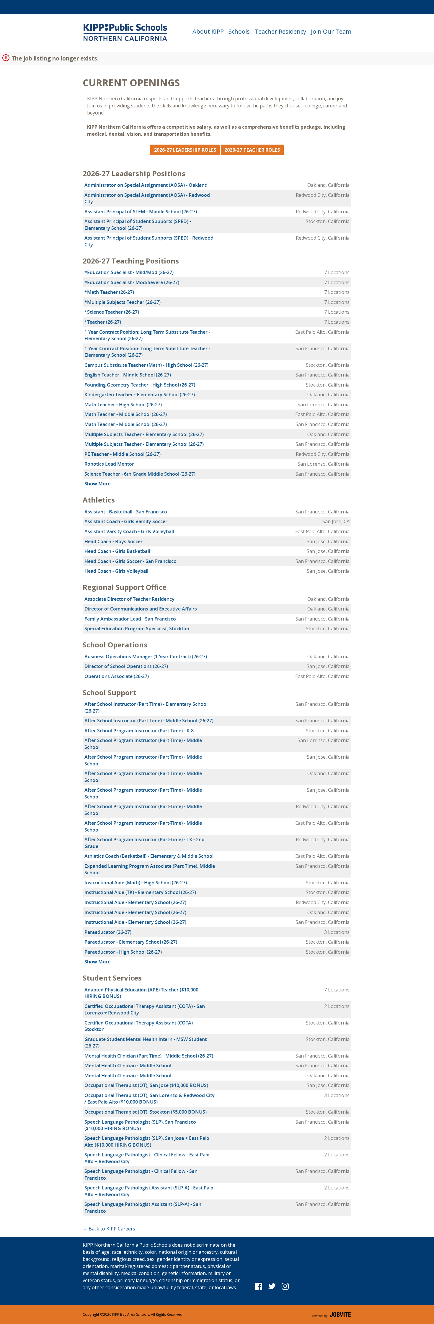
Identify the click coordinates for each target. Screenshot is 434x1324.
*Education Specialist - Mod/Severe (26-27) (131, 282)
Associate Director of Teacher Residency (129, 599)
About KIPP (208, 31)
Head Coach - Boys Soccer (113, 541)
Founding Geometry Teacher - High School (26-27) (139, 385)
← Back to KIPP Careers (109, 1228)
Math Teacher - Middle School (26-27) (125, 414)
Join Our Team (331, 31)
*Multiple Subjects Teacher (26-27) (122, 302)
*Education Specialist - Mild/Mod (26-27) (129, 272)
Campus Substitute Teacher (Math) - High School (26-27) (146, 365)
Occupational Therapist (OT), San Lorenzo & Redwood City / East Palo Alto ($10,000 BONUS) (149, 1098)
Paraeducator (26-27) (107, 932)
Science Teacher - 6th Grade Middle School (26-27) (139, 474)
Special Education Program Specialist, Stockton (136, 628)
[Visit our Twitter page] (272, 1286)
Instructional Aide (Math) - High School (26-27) (135, 882)
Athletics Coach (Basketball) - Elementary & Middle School (148, 856)
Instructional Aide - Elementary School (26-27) (135, 902)
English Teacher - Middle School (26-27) (127, 374)
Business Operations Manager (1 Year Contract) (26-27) (145, 656)
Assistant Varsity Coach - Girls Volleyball (129, 531)
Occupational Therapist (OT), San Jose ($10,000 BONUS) (146, 1085)
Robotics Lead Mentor (109, 464)
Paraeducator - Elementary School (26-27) (130, 942)
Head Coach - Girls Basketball (117, 551)
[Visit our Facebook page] (258, 1286)
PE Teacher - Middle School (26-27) (122, 454)
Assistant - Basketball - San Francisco (125, 511)
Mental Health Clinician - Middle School (127, 1065)
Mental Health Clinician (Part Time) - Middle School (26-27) (148, 1056)
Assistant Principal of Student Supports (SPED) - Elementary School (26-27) (137, 224)
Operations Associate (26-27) (116, 676)
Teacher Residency (280, 31)
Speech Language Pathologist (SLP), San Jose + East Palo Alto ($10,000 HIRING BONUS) (146, 1141)
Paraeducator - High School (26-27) (123, 952)
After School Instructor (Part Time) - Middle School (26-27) (148, 720)
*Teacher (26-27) (102, 322)
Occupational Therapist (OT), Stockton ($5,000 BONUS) (145, 1112)
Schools (239, 31)
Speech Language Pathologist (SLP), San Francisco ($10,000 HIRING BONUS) (140, 1125)
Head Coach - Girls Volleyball (116, 571)
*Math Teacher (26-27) (109, 292)
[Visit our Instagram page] (285, 1286)
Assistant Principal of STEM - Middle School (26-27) (140, 211)
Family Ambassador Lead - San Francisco (130, 619)
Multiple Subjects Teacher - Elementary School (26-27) (144, 434)
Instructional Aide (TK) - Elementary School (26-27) (140, 892)
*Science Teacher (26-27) (111, 312)
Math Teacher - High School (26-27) (123, 404)
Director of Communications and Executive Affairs (140, 608)
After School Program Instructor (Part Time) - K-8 (139, 730)
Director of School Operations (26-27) (126, 666)
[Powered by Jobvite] (331, 1314)
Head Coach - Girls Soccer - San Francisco (130, 561)
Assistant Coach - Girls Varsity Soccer (125, 521)
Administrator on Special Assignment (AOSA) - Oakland (146, 185)
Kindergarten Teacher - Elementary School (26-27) (139, 394)
